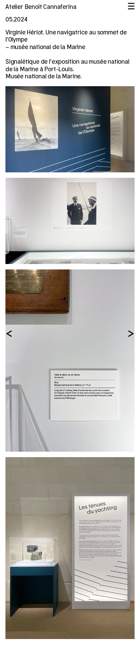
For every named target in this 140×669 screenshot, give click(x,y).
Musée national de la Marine (43, 76)
